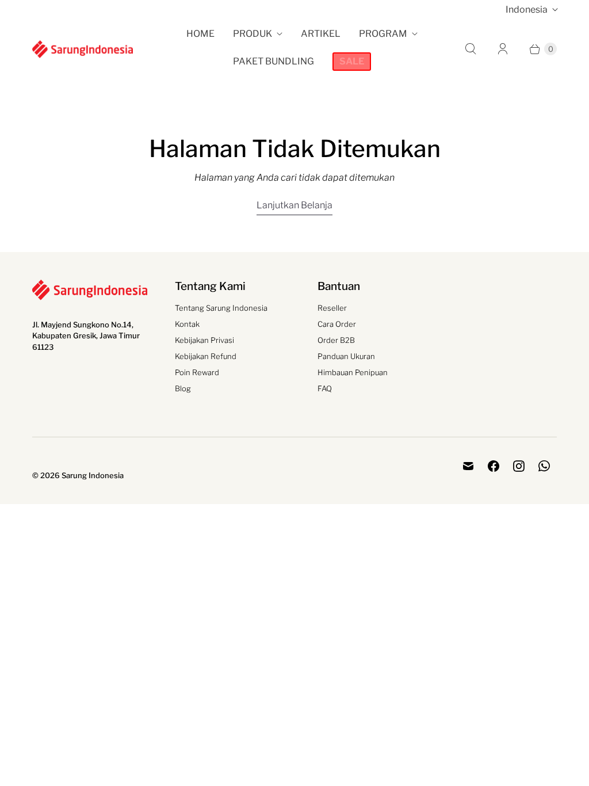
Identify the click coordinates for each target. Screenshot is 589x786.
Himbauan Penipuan (353, 372)
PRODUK (252, 33)
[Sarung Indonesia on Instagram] (518, 466)
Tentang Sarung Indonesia (221, 307)
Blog (183, 388)
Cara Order (337, 324)
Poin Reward (197, 372)
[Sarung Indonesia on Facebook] (493, 466)
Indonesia (527, 9)
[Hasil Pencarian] (470, 49)
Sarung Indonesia (93, 475)
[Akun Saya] (503, 49)
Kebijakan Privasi (204, 340)
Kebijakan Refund (205, 356)
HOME (200, 33)
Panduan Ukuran (346, 356)
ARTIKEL (321, 33)
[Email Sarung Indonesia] (468, 466)
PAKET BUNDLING (273, 61)
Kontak (187, 324)
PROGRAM (383, 33)
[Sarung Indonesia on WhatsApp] (544, 466)
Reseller (332, 307)
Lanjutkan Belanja (294, 205)
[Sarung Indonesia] (82, 49)
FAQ (325, 388)
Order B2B (336, 340)
